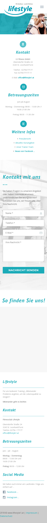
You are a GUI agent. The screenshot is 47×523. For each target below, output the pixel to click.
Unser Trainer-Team (24, 147)
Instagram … (13, 497)
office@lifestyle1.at (11, 433)
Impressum (31, 512)
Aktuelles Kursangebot (24, 143)
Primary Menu (42, 7)
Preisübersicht (25, 138)
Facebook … (12, 492)
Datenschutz (6, 516)
